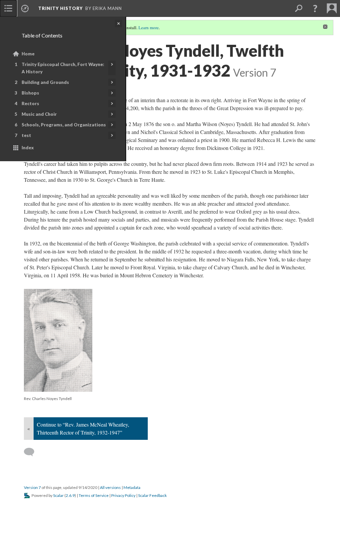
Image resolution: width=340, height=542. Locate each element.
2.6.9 (70, 495)
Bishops (30, 93)
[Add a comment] (32, 452)
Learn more (148, 28)
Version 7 (32, 487)
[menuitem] (8, 8)
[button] (315, 8)
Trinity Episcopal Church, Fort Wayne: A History (63, 68)
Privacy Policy (123, 495)
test (26, 135)
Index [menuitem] (28, 147)
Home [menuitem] (28, 53)
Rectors (30, 103)
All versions (110, 487)
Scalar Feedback (152, 495)
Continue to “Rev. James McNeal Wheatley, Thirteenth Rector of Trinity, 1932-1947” (83, 428)
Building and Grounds (45, 82)
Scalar (58, 495)
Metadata (132, 487)
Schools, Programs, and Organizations (64, 124)
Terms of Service (94, 495)
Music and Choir (39, 114)
